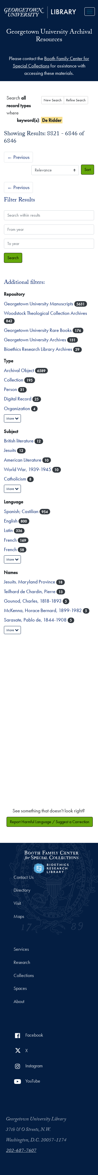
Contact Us (23, 877)
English (11, 521)
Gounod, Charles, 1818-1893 (33, 601)
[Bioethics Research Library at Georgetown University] (51, 867)
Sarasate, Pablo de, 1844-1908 (36, 620)
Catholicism (15, 479)
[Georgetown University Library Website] (40, 11)
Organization (17, 408)
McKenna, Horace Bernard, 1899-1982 (43, 610)
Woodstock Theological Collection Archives (45, 313)
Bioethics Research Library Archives (38, 349)
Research (22, 962)
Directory (22, 890)
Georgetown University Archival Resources (49, 36)
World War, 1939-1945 (28, 469)
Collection (14, 380)
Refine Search (76, 100)
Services (21, 949)
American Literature (23, 460)
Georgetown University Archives (35, 339)
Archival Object (19, 370)
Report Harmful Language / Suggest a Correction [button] (49, 821)
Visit (17, 903)
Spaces (20, 988)
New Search (53, 100)
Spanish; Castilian (21, 511)
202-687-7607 (21, 1151)
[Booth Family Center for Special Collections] (51, 854)
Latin (9, 530)
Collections (24, 975)
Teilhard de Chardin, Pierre (30, 591)
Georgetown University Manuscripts (39, 303)
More (10, 418)
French (11, 540)
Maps (19, 916)
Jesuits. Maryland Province (30, 581)
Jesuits (10, 450)
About (19, 1001)
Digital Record (18, 398)
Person (11, 389)
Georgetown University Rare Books (38, 330)
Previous (18, 157)
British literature (19, 440)
